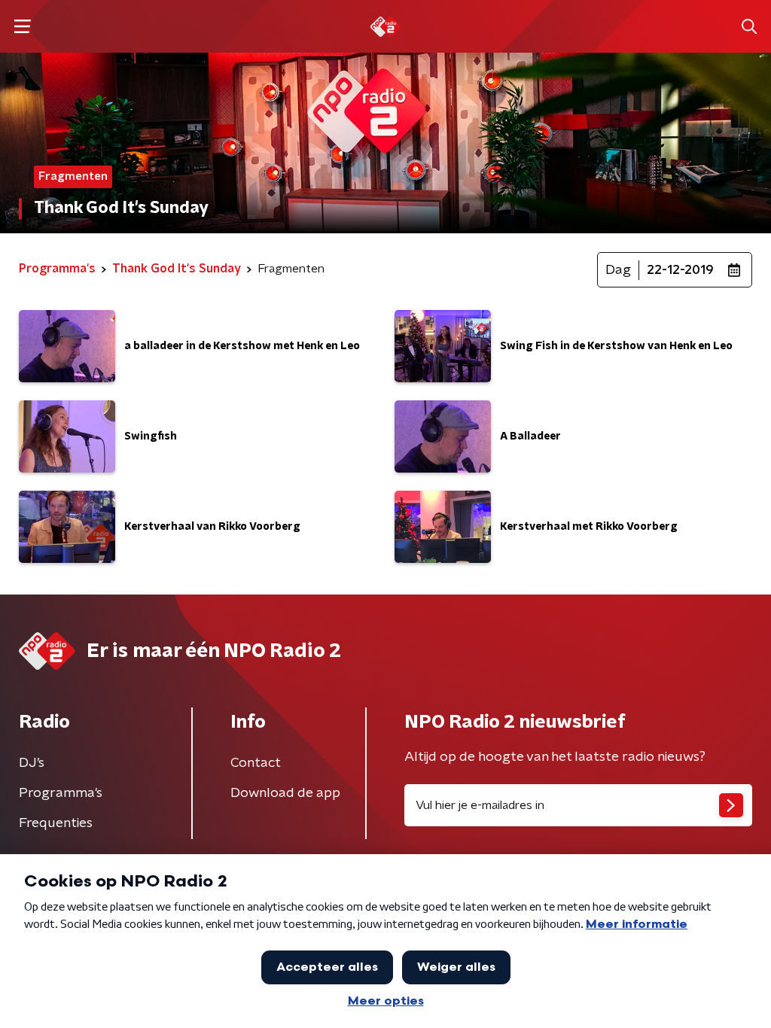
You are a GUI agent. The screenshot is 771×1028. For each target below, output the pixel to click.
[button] (22, 27)
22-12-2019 (680, 270)
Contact (255, 763)
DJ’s (31, 763)
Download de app (285, 793)
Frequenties (56, 823)
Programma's (60, 793)
